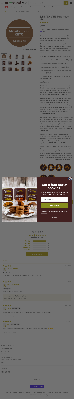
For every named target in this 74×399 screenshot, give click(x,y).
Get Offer (54, 205)
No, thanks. (55, 217)
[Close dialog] (69, 179)
